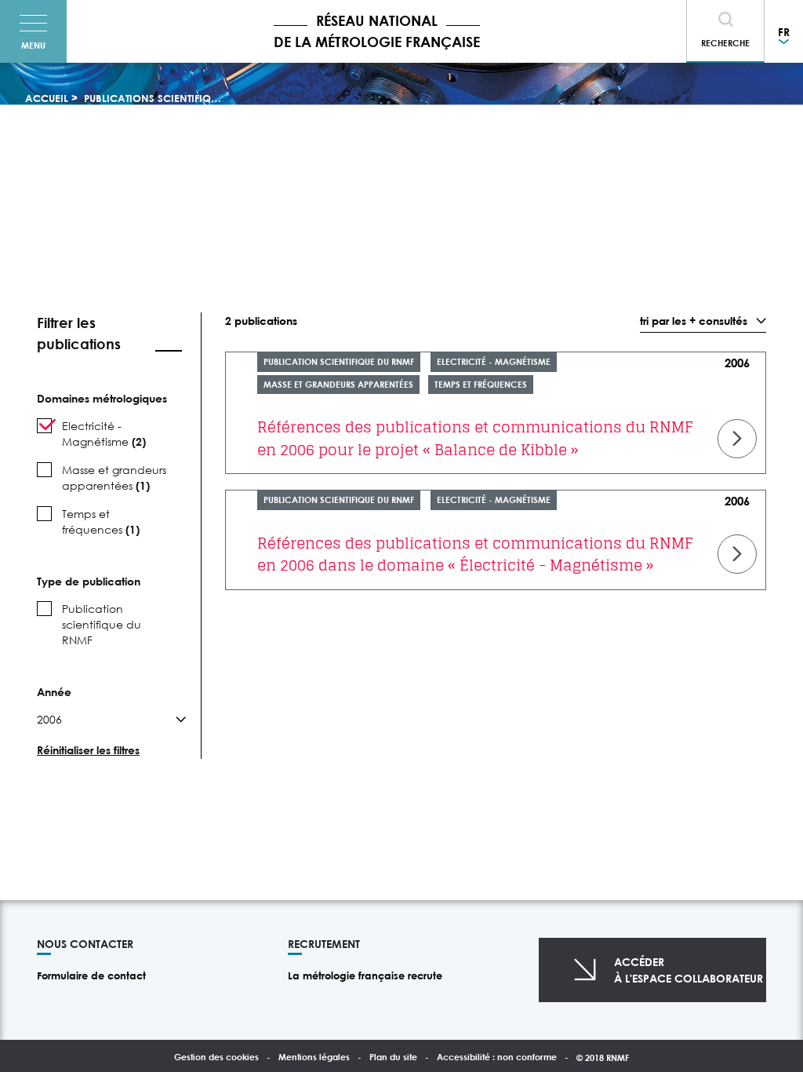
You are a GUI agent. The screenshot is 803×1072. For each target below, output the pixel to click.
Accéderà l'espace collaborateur (688, 970)
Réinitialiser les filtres (88, 750)
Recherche (725, 43)
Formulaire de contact (91, 975)
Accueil (46, 98)
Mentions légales (314, 1057)
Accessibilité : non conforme (497, 1057)
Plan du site (393, 1057)
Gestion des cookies (216, 1057)
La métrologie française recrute (365, 975)
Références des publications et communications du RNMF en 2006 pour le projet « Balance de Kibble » (475, 438)
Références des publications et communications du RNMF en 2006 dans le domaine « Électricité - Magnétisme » (475, 554)
